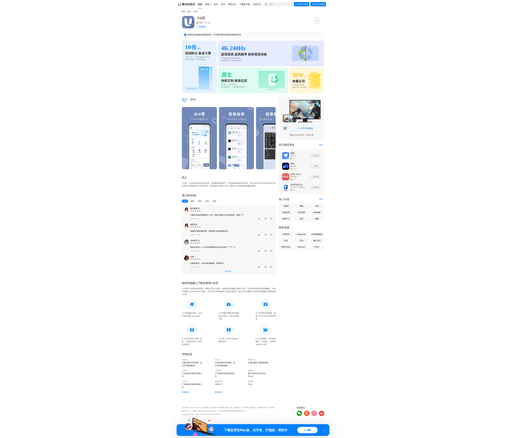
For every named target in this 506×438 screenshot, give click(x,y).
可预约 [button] (286, 206)
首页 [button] (183, 12)
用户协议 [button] (272, 407)
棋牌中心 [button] (286, 218)
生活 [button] (301, 218)
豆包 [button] (301, 240)
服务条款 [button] (205, 407)
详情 (315, 166)
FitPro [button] (316, 247)
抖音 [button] (286, 240)
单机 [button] (317, 206)
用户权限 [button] (245, 407)
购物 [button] (317, 218)
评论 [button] (193, 99)
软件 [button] (189, 12)
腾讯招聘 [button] (221, 407)
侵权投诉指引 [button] (262, 407)
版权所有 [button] (237, 407)
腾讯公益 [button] (229, 407)
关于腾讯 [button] (185, 407)
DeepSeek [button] (301, 234)
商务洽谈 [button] (213, 407)
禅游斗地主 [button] (286, 247)
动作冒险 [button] (301, 212)
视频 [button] (301, 206)
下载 (316, 156)
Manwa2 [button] (301, 247)
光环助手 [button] (286, 234)
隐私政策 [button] (218, 392)
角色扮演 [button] (286, 212)
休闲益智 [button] (317, 212)
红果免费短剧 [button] (316, 234)
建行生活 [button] (317, 240)
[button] (186, 4)
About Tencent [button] (195, 407)
